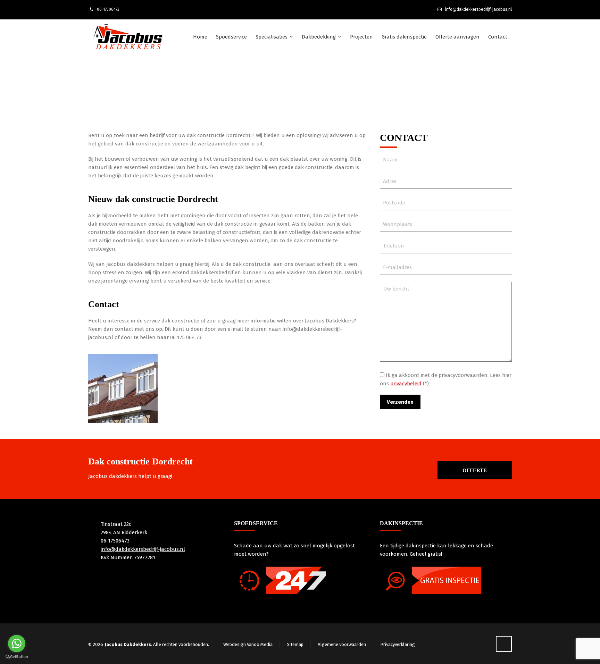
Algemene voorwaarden (342, 644)
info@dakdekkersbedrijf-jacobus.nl (478, 9)
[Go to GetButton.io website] (17, 657)
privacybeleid (406, 383)
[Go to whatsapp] (16, 643)
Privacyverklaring (397, 644)
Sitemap (295, 644)
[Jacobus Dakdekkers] (127, 36)
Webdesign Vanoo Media (248, 644)
